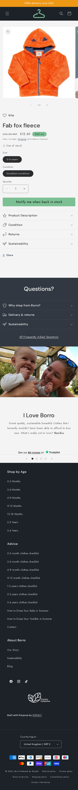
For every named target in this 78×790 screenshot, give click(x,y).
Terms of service (20, 776)
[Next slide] (52, 459)
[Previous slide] (26, 459)
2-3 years (14, 160)
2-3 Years (12, 522)
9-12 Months (14, 506)
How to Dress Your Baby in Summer (27, 610)
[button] (7, 14)
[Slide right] (47, 105)
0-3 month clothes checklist (23, 553)
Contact (11, 627)
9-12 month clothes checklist (23, 578)
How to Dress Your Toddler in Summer (29, 619)
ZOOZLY (37, 715)
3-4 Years (12, 530)
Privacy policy (66, 771)
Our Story (13, 650)
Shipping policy (39, 776)
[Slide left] (31, 105)
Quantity (7, 181)
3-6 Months (13, 489)
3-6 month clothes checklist (23, 561)
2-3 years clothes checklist (22, 594)
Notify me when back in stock (39, 202)
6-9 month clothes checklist (23, 570)
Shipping (22, 139)
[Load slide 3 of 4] (41, 459)
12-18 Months (14, 514)
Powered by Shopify (29, 771)
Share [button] (9, 255)
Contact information (40, 782)
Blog (10, 666)
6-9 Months (13, 498)
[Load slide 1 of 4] (32, 459)
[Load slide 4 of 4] (45, 459)
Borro (16, 771)
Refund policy (49, 771)
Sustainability (14, 658)
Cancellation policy (59, 776)
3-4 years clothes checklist (22, 602)
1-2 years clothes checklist (22, 586)
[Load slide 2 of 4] (37, 459)
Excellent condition (20, 174)
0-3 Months (13, 481)
